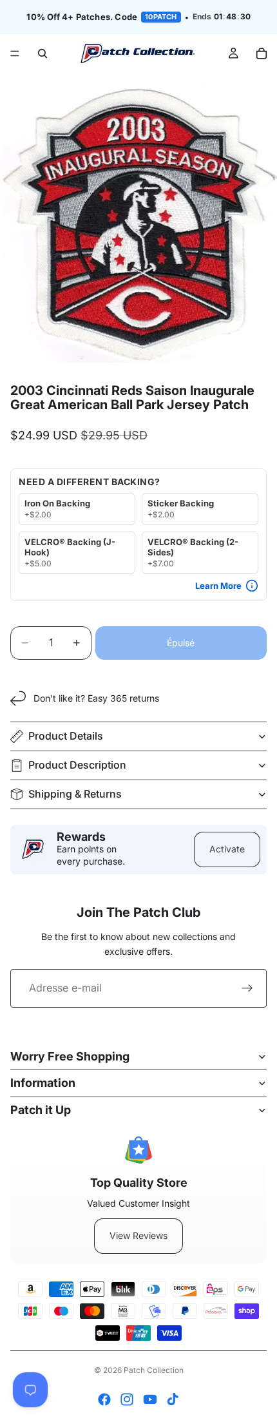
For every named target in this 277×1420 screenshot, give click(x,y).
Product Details (65, 735)
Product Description (77, 764)
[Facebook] (104, 1399)
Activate (227, 848)
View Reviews (138, 1235)
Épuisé (181, 642)
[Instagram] (127, 1399)
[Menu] (15, 53)
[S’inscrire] (247, 988)
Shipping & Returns (75, 793)
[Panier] (261, 53)
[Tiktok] (172, 1399)
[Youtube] (150, 1399)
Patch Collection (154, 1370)
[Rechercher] (42, 53)
